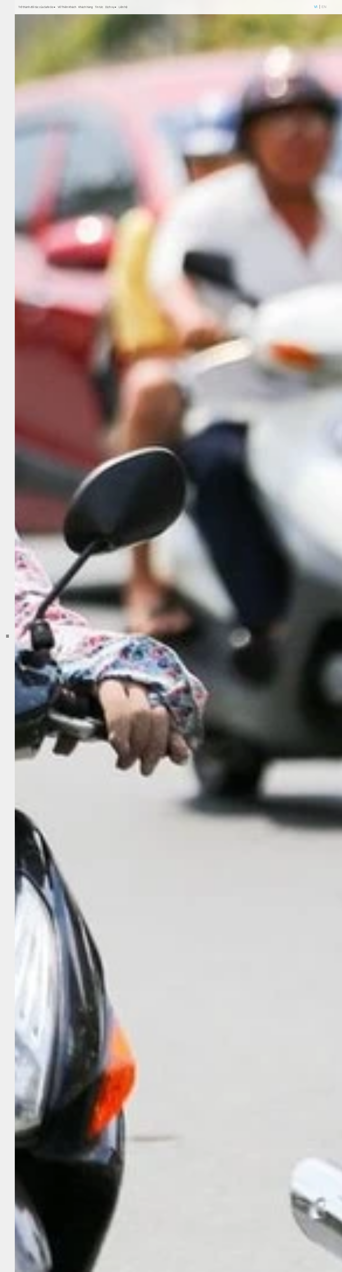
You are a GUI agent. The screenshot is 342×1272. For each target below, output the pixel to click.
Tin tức (99, 7)
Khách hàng (85, 7)
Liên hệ (123, 7)
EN (324, 7)
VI (315, 7)
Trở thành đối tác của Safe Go (35, 7)
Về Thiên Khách (67, 7)
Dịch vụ (109, 7)
